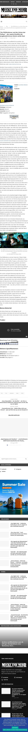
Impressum (18, 1)
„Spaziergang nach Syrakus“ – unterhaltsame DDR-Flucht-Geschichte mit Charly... (14, 440)
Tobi (6, 38)
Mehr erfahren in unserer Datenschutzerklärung (15, 729)
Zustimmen (15, 727)
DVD (2, 393)
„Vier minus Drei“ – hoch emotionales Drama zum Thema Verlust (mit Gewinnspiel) (18, 534)
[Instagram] (13, 4)
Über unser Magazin (4, 1)
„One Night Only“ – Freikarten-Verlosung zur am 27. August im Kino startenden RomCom (18, 525)
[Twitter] (15, 4)
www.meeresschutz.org (15, 64)
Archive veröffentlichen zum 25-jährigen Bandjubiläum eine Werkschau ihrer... (12, 644)
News (17, 393)
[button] (1, 432)
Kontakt (13, 1)
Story (22, 393)
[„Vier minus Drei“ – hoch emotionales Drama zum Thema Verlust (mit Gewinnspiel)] (4, 535)
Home (1, 26)
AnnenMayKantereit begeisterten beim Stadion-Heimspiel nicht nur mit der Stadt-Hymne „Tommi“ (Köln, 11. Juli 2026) (19, 705)
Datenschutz (25, 1)
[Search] (26, 21)
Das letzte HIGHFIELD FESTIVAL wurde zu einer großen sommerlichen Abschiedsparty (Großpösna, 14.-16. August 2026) (19, 692)
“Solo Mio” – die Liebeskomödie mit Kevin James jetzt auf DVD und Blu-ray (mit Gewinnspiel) (18, 553)
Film (7, 26)
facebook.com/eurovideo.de (7, 105)
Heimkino (12, 393)
